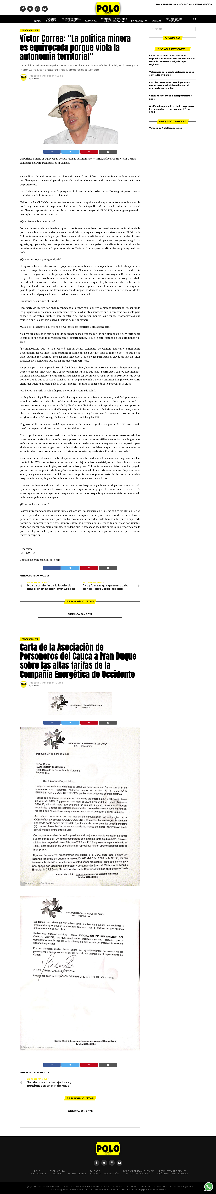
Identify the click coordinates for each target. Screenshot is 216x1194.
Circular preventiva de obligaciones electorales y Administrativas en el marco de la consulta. (169, 85)
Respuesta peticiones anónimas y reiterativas (172, 1172)
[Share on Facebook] (52, 152)
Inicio (37, 21)
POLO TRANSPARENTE (37, 1172)
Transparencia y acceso (71, 20)
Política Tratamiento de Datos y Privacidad (138, 1172)
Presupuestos (77, 1173)
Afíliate (156, 21)
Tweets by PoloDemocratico (165, 128)
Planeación (111, 1173)
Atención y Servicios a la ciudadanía (114, 20)
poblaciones (139, 21)
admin (35, 78)
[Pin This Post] (89, 152)
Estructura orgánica (57, 1172)
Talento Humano (95, 1172)
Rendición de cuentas (174, 20)
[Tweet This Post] (70, 152)
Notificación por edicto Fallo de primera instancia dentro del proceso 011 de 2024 (171, 109)
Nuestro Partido (51, 20)
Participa (91, 21)
